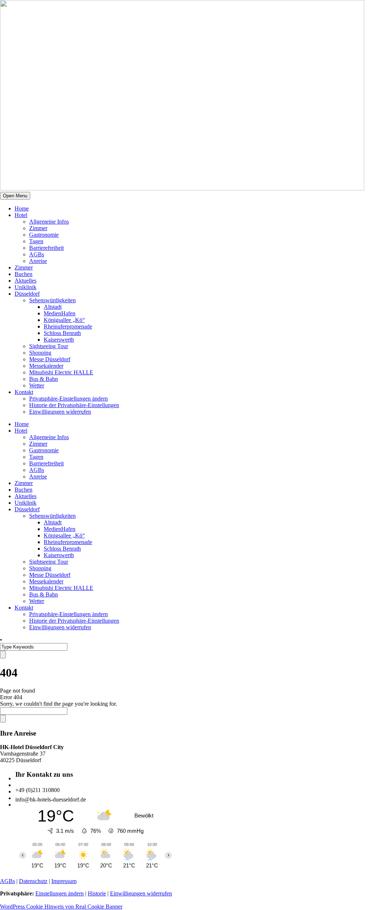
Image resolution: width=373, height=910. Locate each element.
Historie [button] (97, 893)
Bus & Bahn (43, 379)
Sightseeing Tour (48, 346)
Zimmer (38, 228)
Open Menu (15, 195)
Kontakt (24, 392)
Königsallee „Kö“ (64, 320)
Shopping (40, 353)
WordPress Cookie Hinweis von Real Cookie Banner (61, 906)
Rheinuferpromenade (68, 326)
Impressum (63, 881)
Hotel (21, 215)
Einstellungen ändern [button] (59, 893)
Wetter (36, 385)
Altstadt (53, 307)
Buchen (23, 274)
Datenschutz (33, 881)
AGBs (36, 254)
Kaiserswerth (59, 339)
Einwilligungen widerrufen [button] (60, 412)
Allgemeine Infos (49, 221)
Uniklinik (25, 287)
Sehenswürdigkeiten (52, 300)
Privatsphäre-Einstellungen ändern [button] (68, 398)
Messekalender (46, 366)
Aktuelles (25, 280)
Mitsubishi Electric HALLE (61, 372)
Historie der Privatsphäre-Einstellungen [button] (74, 405)
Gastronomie (44, 235)
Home (22, 208)
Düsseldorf (27, 294)
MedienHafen (59, 313)
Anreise (38, 261)
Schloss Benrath (62, 333)
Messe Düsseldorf (49, 359)
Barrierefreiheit (46, 248)
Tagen (36, 241)
